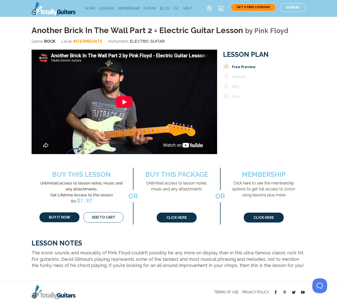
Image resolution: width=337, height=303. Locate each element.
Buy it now (59, 217)
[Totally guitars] (53, 8)
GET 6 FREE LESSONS (253, 7)
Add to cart (103, 217)
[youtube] (302, 291)
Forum (150, 8)
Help (187, 8)
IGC (176, 8)
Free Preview (244, 67)
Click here (177, 218)
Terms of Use (226, 292)
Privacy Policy (255, 292)
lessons (106, 8)
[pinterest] (284, 291)
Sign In (292, 7)
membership (129, 8)
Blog (164, 8)
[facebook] (275, 291)
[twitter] (293, 291)
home (90, 8)
